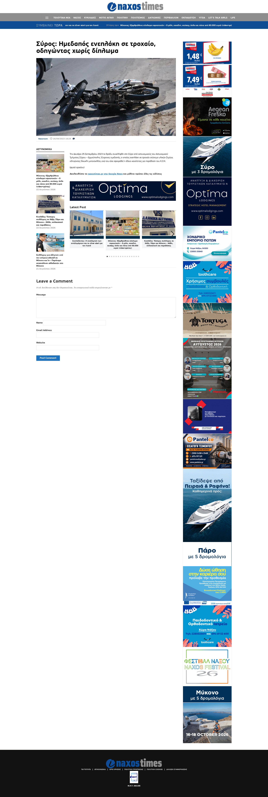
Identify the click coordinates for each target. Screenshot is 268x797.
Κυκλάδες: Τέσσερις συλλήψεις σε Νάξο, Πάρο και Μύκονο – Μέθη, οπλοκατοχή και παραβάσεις (50, 220)
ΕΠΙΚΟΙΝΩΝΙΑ (100, 769)
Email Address (44, 330)
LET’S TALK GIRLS (217, 17)
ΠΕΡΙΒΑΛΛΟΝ (171, 17)
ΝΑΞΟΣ (77, 17)
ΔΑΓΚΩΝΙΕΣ (154, 17)
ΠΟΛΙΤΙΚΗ (122, 17)
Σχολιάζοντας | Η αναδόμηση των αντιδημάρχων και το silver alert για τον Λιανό (86, 243)
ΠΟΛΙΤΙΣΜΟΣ (138, 17)
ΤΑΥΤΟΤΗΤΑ (86, 769)
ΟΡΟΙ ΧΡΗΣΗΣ (115, 769)
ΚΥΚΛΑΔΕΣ (90, 17)
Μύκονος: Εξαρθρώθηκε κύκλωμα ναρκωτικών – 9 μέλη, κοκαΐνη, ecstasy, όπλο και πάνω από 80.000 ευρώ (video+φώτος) (144, 25)
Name (39, 322)
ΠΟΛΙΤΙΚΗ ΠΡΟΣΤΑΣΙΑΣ (133, 769)
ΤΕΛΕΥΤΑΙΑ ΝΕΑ (61, 17)
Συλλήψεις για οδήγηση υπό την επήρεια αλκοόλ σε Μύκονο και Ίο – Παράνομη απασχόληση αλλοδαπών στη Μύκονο (49, 260)
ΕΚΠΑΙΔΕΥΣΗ (189, 17)
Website (40, 342)
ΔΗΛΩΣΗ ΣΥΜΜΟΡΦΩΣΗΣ (176, 769)
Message (41, 294)
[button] (172, 234)
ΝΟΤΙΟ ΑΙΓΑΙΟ (106, 17)
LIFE (233, 17)
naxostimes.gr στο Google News (105, 173)
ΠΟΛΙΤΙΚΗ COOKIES (155, 769)
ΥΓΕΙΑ (202, 17)
